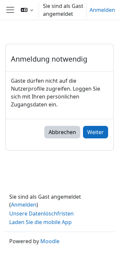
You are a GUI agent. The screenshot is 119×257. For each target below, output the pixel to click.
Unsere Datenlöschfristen (41, 213)
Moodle (50, 241)
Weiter (95, 132)
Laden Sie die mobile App (40, 222)
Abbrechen (62, 132)
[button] (27, 10)
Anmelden (102, 10)
